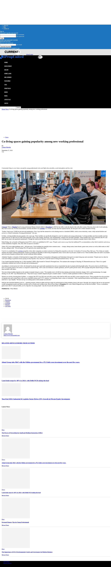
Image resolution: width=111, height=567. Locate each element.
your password (20, 36)
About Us (5, 25)
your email (19, 44)
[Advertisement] (56, 123)
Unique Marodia (6, 147)
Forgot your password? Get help (9, 40)
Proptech (7, 88)
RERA (5, 95)
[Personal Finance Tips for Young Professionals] (16, 518)
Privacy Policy (7, 563)
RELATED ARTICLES (9, 343)
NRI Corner (7, 77)
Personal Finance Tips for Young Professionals (15, 522)
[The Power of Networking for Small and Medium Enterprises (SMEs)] (16, 428)
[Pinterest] (17, 155)
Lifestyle (7, 99)
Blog (4, 27)
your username (20, 34)
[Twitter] (11, 155)
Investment (8, 66)
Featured (7, 81)
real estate (8, 306)
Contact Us (6, 28)
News (6, 92)
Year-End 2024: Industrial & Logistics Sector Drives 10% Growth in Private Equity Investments (36, 399)
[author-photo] (8, 332)
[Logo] (12, 58)
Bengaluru (8, 300)
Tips (5, 84)
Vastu (6, 103)
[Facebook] (4, 155)
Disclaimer (6, 561)
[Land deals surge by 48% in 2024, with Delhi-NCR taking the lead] (11, 377)
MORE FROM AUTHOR (26, 343)
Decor (6, 69)
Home (3, 109)
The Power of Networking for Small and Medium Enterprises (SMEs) (22, 433)
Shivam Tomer (5, 435)
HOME (6, 62)
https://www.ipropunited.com (12, 335)
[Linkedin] (23, 155)
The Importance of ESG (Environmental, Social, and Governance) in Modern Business (27, 552)
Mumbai (7, 304)
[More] (30, 155)
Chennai (4, 227)
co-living (20, 251)
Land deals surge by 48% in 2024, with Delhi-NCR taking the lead (25, 381)
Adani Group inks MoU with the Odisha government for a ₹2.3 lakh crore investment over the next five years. (41, 362)
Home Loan (7, 73)
